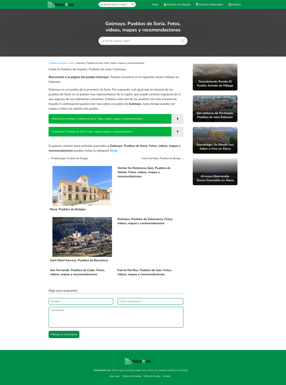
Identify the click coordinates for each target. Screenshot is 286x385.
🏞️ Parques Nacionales (209, 4)
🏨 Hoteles (234, 4)
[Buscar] (132, 4)
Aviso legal (114, 376)
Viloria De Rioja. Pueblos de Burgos (161, 158)
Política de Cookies (152, 376)
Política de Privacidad (132, 376)
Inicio (155, 4)
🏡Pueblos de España (177, 4)
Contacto (167, 376)
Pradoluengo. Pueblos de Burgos (69, 158)
